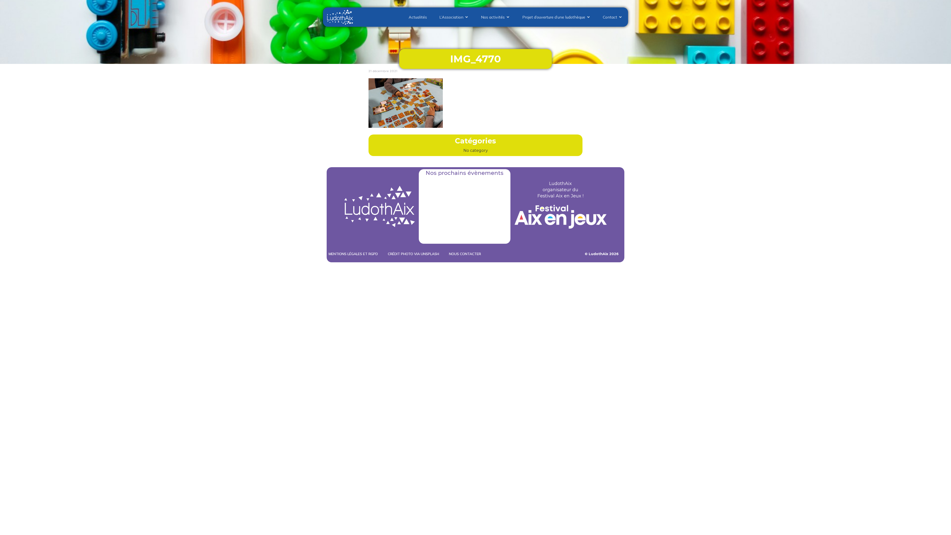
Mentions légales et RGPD (353, 254)
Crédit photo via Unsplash (413, 254)
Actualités (418, 17)
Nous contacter (465, 254)
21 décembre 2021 (383, 71)
